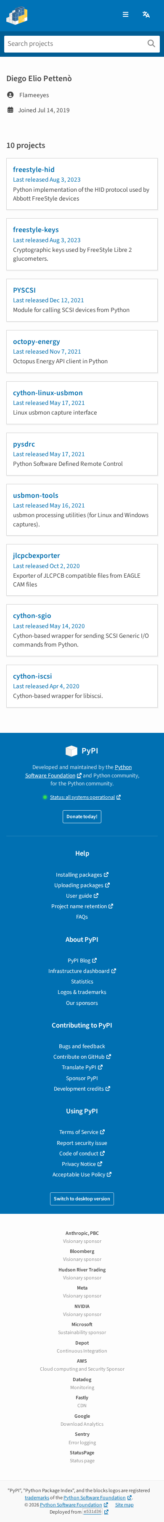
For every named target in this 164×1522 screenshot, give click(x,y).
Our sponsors (82, 1003)
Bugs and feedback (82, 1046)
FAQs (82, 917)
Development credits (79, 1089)
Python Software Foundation (78, 771)
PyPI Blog (79, 960)
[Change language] (147, 15)
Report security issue (82, 1143)
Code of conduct (78, 1153)
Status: (82, 797)
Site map (124, 1505)
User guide (79, 896)
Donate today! (82, 816)
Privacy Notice (79, 1164)
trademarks (37, 1497)
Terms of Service (78, 1132)
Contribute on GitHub (79, 1057)
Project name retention (79, 906)
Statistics (82, 982)
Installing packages (79, 875)
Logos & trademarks (82, 992)
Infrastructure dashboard (79, 971)
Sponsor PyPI (82, 1078)
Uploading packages (78, 885)
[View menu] (125, 15)
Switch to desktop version (82, 1198)
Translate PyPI (79, 1067)
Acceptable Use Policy (79, 1174)
